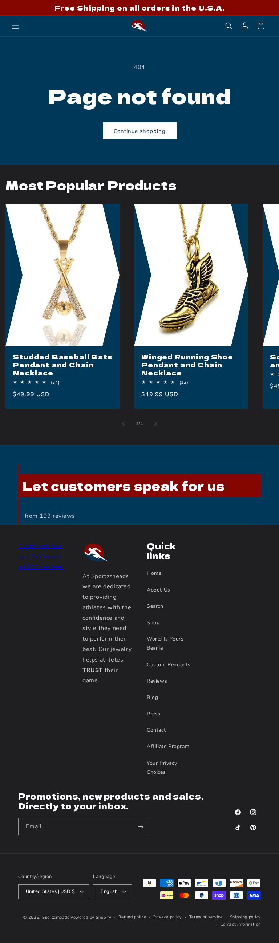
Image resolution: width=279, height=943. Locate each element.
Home (154, 573)
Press (154, 713)
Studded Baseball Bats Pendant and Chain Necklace (62, 365)
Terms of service (206, 917)
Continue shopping (140, 131)
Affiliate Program (168, 746)
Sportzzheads (55, 917)
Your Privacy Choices (162, 768)
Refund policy (132, 917)
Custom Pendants (169, 664)
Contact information (241, 924)
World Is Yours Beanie (165, 643)
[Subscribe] (141, 826)
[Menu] (15, 26)
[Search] (229, 26)
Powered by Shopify (91, 917)
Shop (153, 622)
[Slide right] (155, 424)
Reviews (157, 681)
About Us (158, 589)
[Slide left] (124, 424)
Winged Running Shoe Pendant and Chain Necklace (187, 365)
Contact (156, 730)
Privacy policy (167, 917)
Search (155, 606)
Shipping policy (245, 917)
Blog (152, 697)
